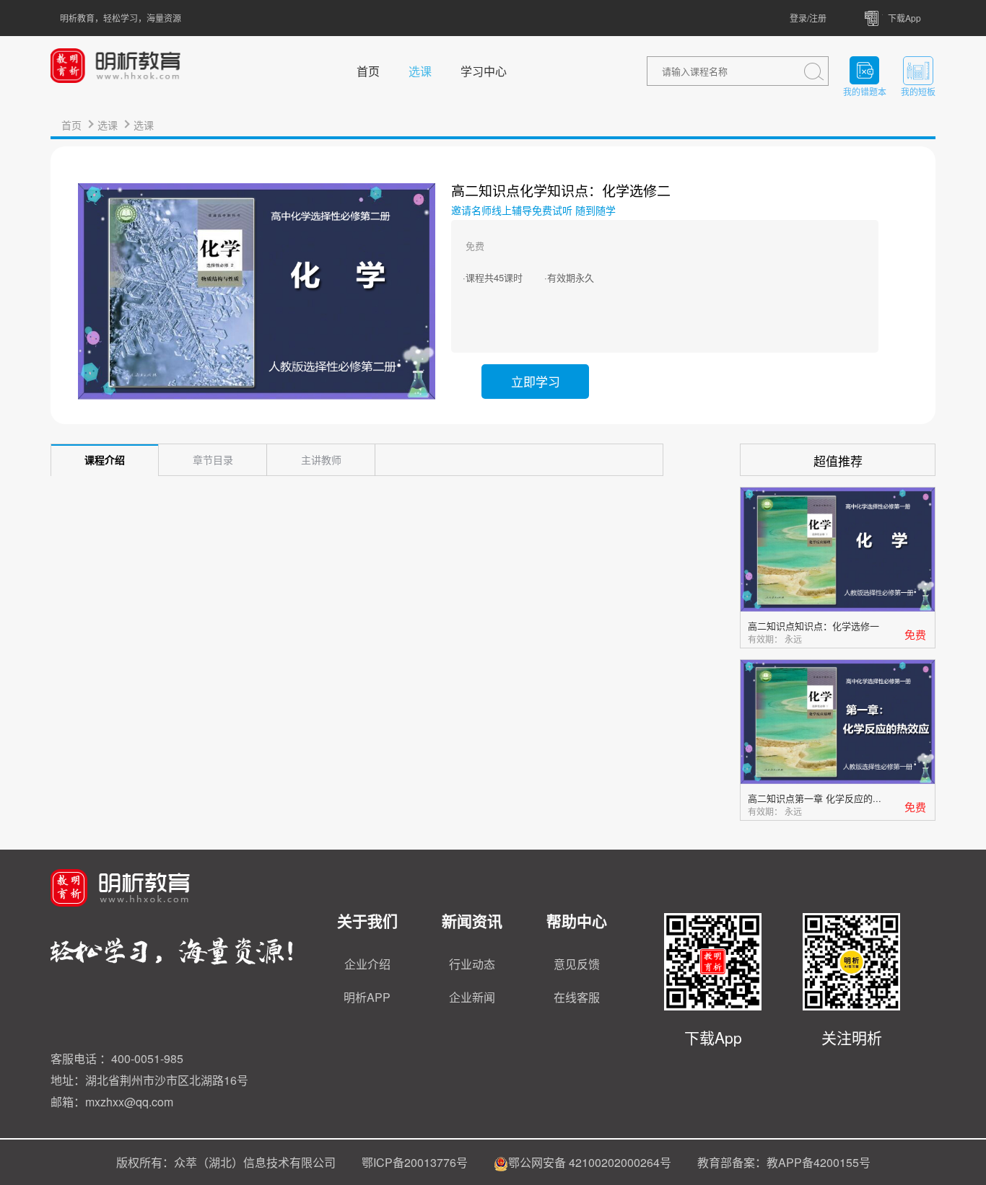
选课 (420, 71)
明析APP (367, 997)
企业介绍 (367, 964)
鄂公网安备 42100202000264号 (589, 1162)
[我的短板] (918, 70)
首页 (368, 71)
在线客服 (577, 997)
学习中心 (484, 71)
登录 (798, 18)
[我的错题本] (864, 70)
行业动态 (472, 964)
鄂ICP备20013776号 (415, 1162)
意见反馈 (577, 964)
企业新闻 (472, 997)
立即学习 (535, 381)
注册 (817, 18)
